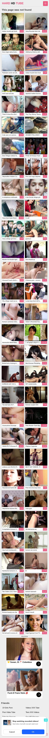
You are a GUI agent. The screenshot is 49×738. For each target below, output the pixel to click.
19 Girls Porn (7, 708)
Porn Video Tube (8, 712)
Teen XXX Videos (32, 712)
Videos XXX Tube (32, 708)
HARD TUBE (13, 3)
